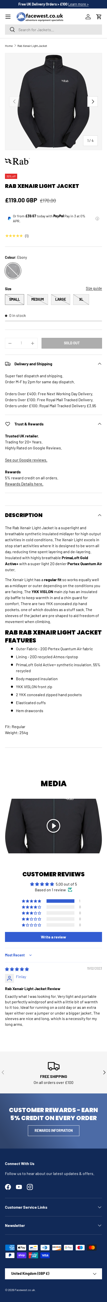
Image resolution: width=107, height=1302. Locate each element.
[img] (17, 969)
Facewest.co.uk (25, 1290)
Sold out (72, 343)
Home (9, 45)
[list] (53, 101)
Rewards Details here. (24, 483)
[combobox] (53, 29)
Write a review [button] (53, 936)
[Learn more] (97, 218)
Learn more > (78, 4)
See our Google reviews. (26, 459)
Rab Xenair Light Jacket (32, 45)
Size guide (94, 288)
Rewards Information (54, 1130)
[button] (99, 16)
